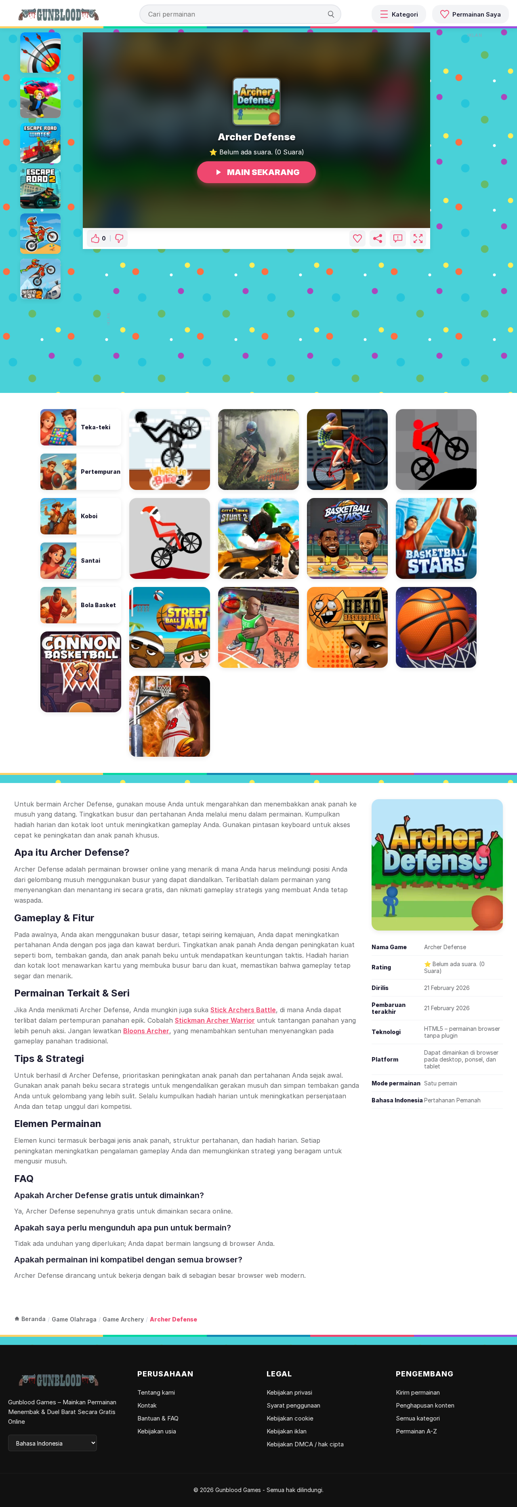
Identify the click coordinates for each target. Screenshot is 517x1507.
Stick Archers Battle (243, 1010)
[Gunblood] (58, 14)
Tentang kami (156, 1392)
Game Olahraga (74, 1319)
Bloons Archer (146, 1031)
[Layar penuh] (418, 238)
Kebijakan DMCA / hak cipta (305, 1444)
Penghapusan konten (425, 1405)
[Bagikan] (378, 238)
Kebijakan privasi (289, 1392)
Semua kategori (418, 1418)
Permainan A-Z (416, 1431)
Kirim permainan (418, 1392)
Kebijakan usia (156, 1431)
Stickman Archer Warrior (215, 1020)
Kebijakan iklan (287, 1431)
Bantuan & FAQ (158, 1418)
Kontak (147, 1405)
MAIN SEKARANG (263, 172)
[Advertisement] (260, 319)
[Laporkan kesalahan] (398, 238)
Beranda (33, 1318)
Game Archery (123, 1319)
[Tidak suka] (119, 238)
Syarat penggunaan (293, 1405)
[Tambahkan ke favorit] (357, 238)
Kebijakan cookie (290, 1418)
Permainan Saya (476, 14)
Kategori (405, 14)
